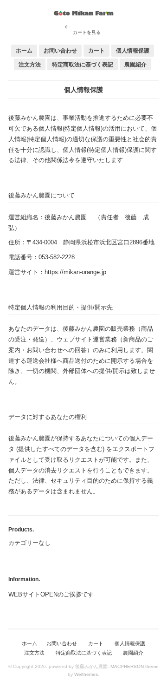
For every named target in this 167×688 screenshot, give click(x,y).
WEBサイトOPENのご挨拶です (51, 594)
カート (96, 50)
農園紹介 (135, 64)
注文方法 (30, 64)
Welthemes (86, 674)
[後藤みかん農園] (83, 13)
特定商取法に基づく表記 (82, 64)
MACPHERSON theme (134, 666)
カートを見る (83, 30)
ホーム (24, 50)
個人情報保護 (132, 50)
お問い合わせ (60, 50)
